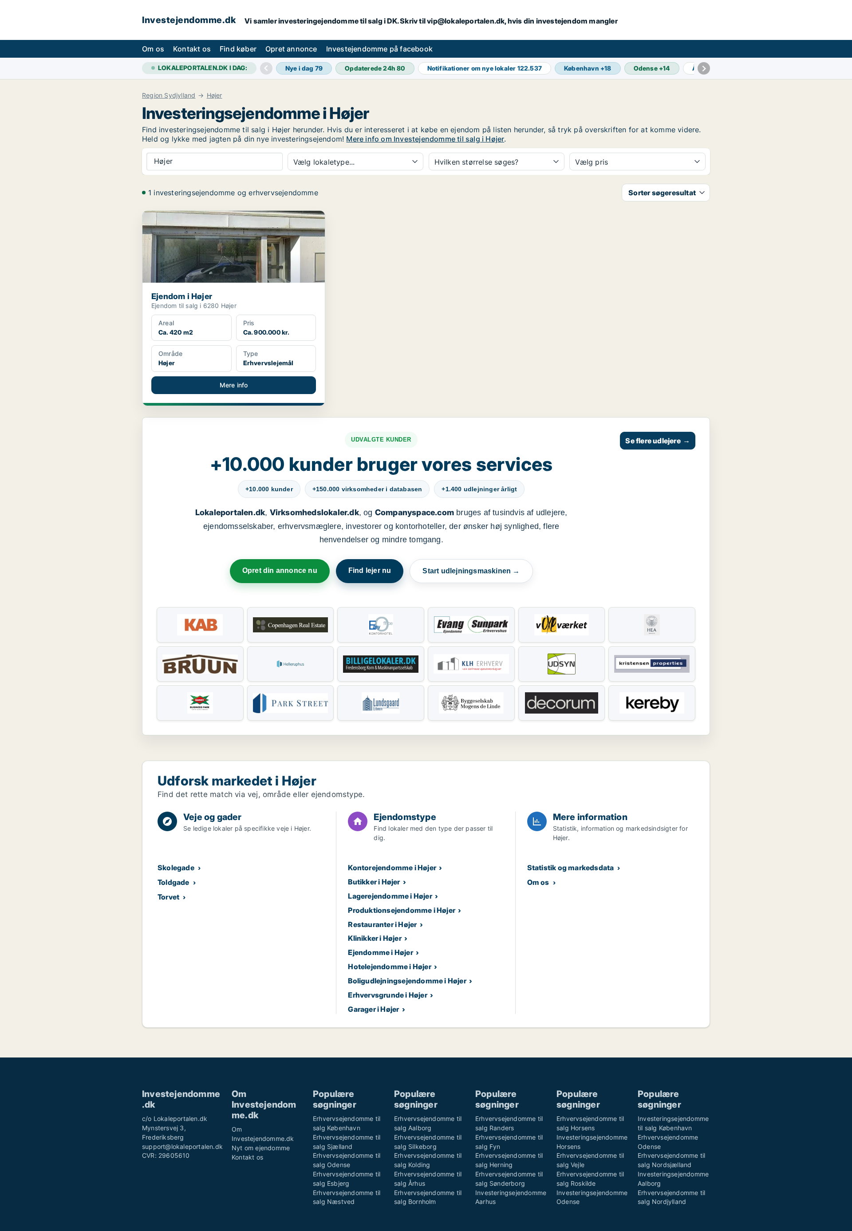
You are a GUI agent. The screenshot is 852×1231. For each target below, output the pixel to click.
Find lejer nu (369, 570)
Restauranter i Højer (382, 924)
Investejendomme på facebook (379, 48)
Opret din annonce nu (279, 570)
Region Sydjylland (168, 95)
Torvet (168, 896)
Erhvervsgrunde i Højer (387, 994)
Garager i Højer (373, 1009)
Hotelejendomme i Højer (389, 966)
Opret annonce (291, 48)
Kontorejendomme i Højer (392, 867)
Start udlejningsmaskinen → (471, 571)
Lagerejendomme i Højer (390, 896)
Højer (214, 95)
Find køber (238, 48)
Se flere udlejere (657, 440)
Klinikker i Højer (374, 938)
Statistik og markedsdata (570, 867)
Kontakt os (192, 48)
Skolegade (176, 867)
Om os (153, 48)
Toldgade (173, 882)
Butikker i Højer (374, 881)
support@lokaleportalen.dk (182, 1146)
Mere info (234, 385)
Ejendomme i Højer (380, 952)
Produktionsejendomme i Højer (401, 910)
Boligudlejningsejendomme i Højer (407, 980)
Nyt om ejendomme (261, 1148)
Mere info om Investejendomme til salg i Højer (425, 138)
